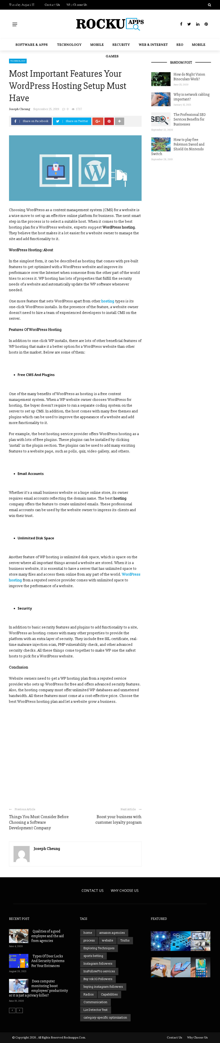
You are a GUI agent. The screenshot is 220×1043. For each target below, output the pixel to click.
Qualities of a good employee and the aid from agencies (47, 936)
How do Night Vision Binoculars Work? (189, 76)
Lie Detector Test (96, 1010)
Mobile (97, 45)
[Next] (19, 1010)
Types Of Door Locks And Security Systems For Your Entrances (47, 961)
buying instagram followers (103, 987)
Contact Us (93, 890)
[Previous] (12, 1010)
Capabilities (109, 994)
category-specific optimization (105, 1017)
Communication (95, 1002)
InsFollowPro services (99, 971)
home (88, 933)
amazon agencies (112, 933)
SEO (179, 45)
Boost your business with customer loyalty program (118, 819)
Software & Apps (31, 45)
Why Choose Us (125, 890)
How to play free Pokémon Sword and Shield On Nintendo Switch (178, 146)
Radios (89, 994)
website (107, 940)
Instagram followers (98, 963)
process (89, 940)
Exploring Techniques (99, 948)
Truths (125, 940)
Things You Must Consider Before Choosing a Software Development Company (39, 822)
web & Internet (153, 45)
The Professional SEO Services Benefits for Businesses (190, 119)
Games (112, 56)
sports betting (93, 956)
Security (121, 45)
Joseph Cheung (19, 109)
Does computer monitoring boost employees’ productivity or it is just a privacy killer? (38, 988)
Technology (69, 45)
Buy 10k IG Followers (98, 979)
